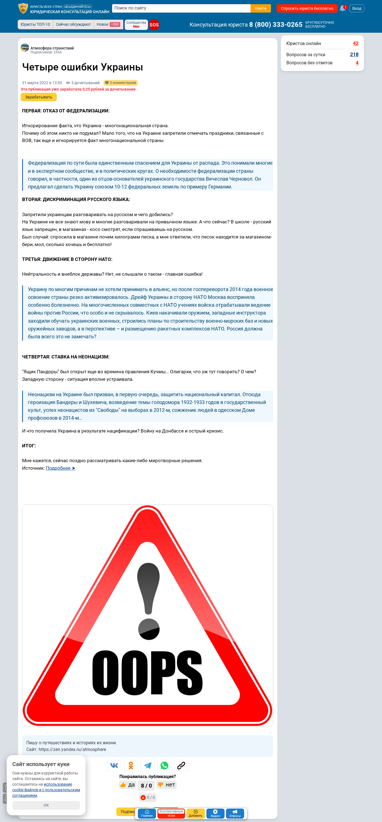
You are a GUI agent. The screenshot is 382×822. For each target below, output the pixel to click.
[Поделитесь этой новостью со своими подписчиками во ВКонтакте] (114, 765)
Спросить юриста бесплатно (307, 8)
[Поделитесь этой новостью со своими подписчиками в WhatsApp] (164, 765)
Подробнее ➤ (61, 468)
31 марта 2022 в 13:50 (42, 83)
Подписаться (133, 811)
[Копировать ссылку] (181, 765)
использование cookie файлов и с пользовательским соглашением (46, 790)
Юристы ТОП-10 (35, 24)
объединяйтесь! (77, 7)
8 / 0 (146, 785)
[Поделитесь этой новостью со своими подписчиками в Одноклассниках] (131, 765)
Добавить (195, 816)
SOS (154, 24)
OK (46, 805)
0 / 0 (151, 797)
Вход (356, 8)
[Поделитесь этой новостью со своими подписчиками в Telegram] (148, 765)
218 (354, 54)
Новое (108, 24)
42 (356, 43)
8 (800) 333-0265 (276, 25)
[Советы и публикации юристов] (23, 8)
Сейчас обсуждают (73, 24)
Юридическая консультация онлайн (69, 12)
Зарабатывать (38, 97)
